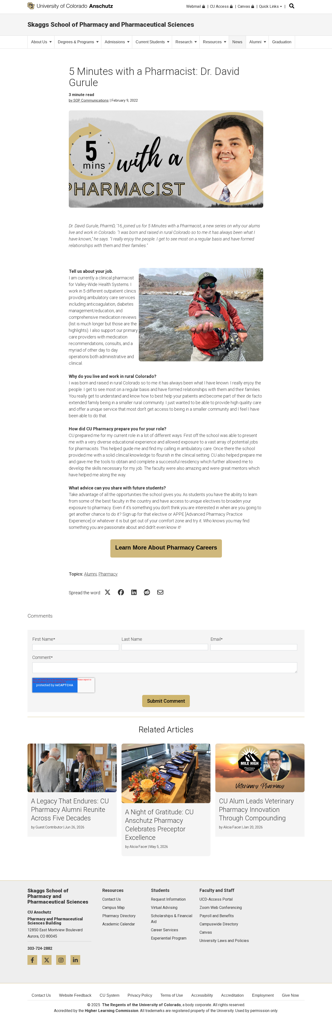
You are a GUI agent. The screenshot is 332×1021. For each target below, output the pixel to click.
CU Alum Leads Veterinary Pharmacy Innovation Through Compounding (256, 809)
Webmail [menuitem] (194, 6)
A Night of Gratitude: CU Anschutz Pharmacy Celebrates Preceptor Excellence (159, 825)
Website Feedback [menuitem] (75, 995)
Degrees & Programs (76, 42)
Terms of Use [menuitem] (171, 995)
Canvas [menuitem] (244, 6)
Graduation (281, 42)
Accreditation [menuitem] (232, 995)
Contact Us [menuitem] (41, 995)
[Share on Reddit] (147, 592)
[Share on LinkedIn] (134, 592)
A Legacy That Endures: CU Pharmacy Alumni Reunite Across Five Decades (70, 809)
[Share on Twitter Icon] (107, 592)
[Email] (160, 592)
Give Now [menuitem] (290, 995)
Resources (212, 42)
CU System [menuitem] (109, 995)
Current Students (150, 42)
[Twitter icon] (49, 960)
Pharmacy (108, 574)
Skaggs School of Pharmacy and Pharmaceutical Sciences (110, 24)
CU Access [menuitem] (220, 6)
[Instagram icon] (63, 960)
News (237, 42)
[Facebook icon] (34, 960)
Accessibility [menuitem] (202, 995)
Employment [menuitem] (263, 995)
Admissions (115, 42)
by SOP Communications (89, 100)
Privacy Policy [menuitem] (140, 995)
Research (183, 42)
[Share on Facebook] (121, 592)
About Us (39, 42)
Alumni (255, 42)
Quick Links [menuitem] (269, 6)
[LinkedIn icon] (77, 960)
